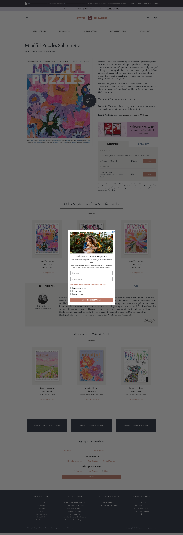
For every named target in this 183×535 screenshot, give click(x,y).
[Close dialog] (113, 232)
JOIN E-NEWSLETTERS (91, 300)
